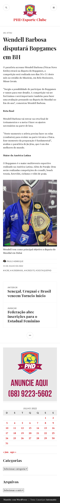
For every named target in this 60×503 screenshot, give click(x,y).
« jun (5, 452)
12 (22, 428)
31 (7, 443)
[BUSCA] (6, 7)
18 (14, 433)
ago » (13, 452)
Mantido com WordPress (15, 499)
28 (37, 438)
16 (53, 428)
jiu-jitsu (7, 33)
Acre (6, 270)
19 (22, 433)
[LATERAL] (30, 335)
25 (14, 438)
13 (30, 428)
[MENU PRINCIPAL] (53, 7)
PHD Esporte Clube (29, 19)
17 (7, 433)
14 (37, 428)
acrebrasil (17, 270)
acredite (30, 270)
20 (30, 433)
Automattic (51, 499)
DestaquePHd (44, 270)
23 (53, 433)
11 (14, 428)
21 (37, 433)
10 (7, 428)
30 (53, 438)
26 (22, 438)
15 (45, 428)
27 (30, 438)
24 (7, 438)
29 (45, 438)
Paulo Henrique (15, 261)
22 (45, 433)
